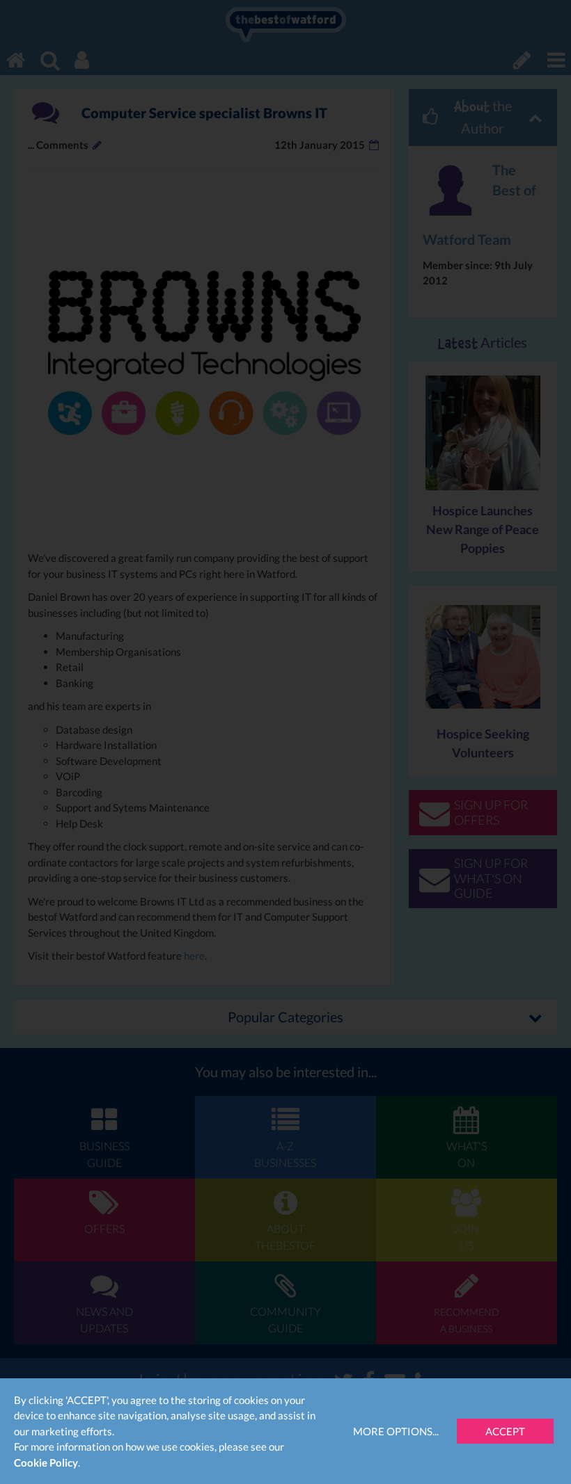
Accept (505, 1431)
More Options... (396, 1431)
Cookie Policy (46, 1462)
